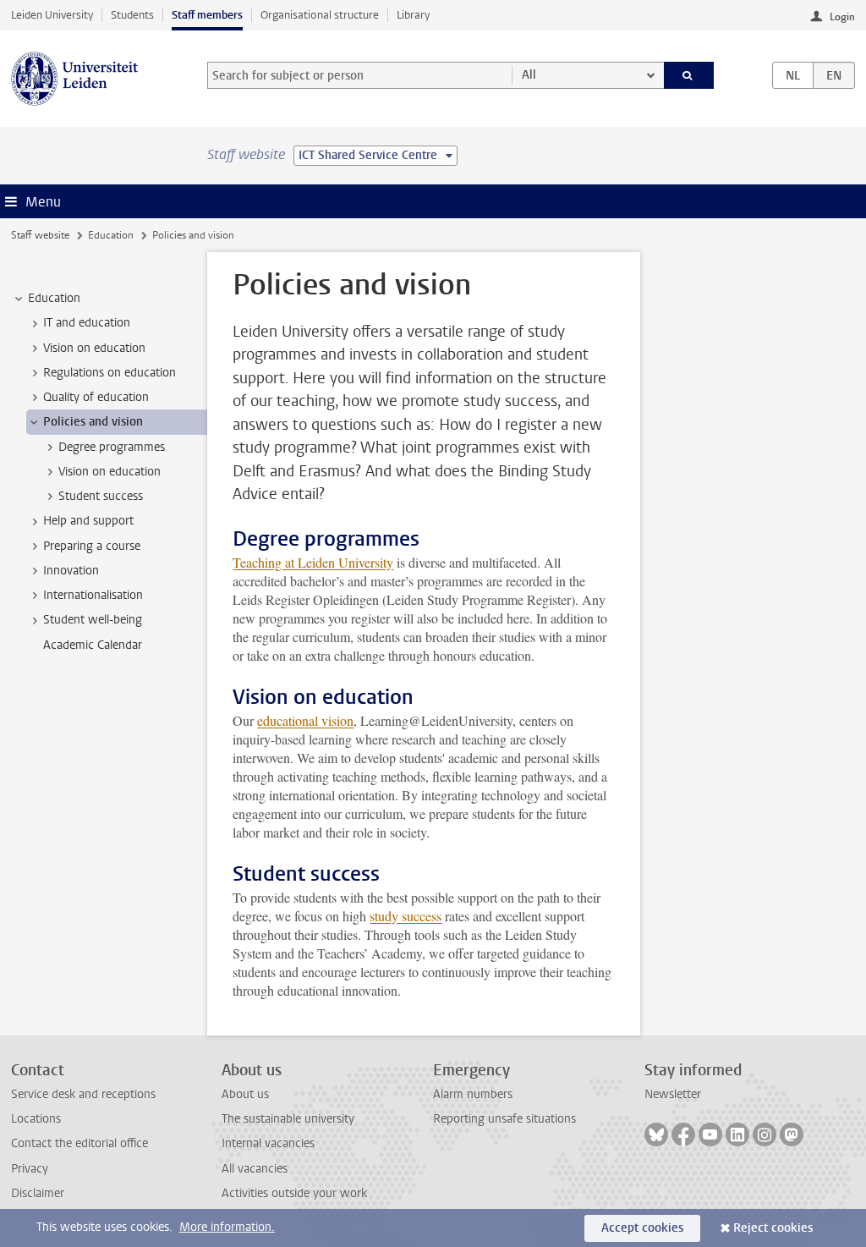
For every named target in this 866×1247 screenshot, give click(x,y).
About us (245, 1094)
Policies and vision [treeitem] (93, 422)
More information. (227, 1227)
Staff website (40, 235)
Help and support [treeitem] (88, 521)
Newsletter (672, 1094)
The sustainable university (288, 1119)
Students (132, 15)
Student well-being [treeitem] (92, 620)
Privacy (29, 1169)
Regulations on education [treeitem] (109, 373)
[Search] (689, 75)
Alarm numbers (472, 1094)
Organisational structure (319, 15)
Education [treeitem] (54, 298)
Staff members (207, 15)
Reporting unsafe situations (504, 1119)
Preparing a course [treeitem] (91, 546)
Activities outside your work (294, 1193)
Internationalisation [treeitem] (93, 595)
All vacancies (255, 1169)
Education (111, 235)
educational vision (305, 720)
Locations (36, 1119)
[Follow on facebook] (683, 1134)
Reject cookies (773, 1228)
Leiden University (52, 15)
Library (413, 15)
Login (842, 17)
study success (405, 916)
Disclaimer (37, 1193)
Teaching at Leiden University (313, 562)
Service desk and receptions (83, 1094)
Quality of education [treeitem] (96, 397)
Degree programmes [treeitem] (111, 447)
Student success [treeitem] (100, 496)
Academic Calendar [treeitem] (92, 645)
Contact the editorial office (79, 1143)
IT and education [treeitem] (86, 323)
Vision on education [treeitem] (94, 348)
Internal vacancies (268, 1143)
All (529, 75)
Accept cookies (642, 1228)
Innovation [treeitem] (71, 571)
